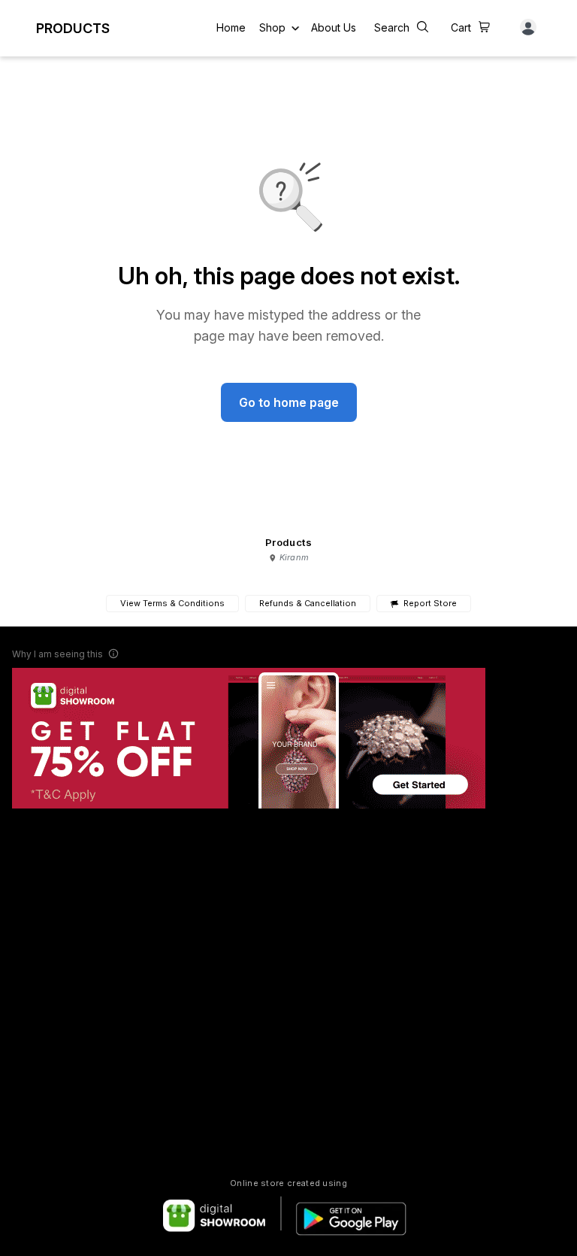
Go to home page (289, 402)
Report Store (429, 603)
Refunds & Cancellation (307, 603)
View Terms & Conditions (172, 603)
